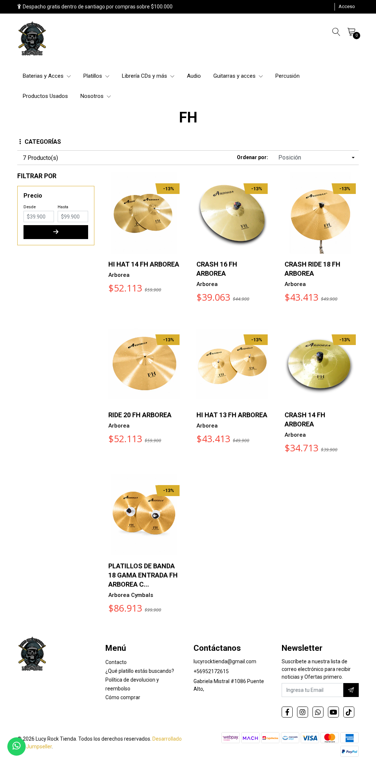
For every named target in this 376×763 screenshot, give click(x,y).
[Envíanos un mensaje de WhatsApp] (16, 746)
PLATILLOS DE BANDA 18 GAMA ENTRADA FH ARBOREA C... (143, 575)
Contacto (116, 662)
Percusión (287, 76)
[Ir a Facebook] (287, 712)
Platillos (93, 76)
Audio (194, 76)
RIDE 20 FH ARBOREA (139, 415)
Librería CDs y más (145, 76)
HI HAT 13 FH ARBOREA (231, 415)
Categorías (43, 141)
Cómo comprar (122, 697)
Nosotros (92, 96)
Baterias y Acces (44, 76)
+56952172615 (211, 671)
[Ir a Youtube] (333, 712)
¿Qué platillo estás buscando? (139, 671)
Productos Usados (45, 96)
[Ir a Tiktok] (349, 712)
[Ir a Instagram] (302, 712)
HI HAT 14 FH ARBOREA (143, 264)
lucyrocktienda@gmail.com (225, 661)
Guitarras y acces (235, 76)
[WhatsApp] (318, 712)
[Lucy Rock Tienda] (32, 39)
